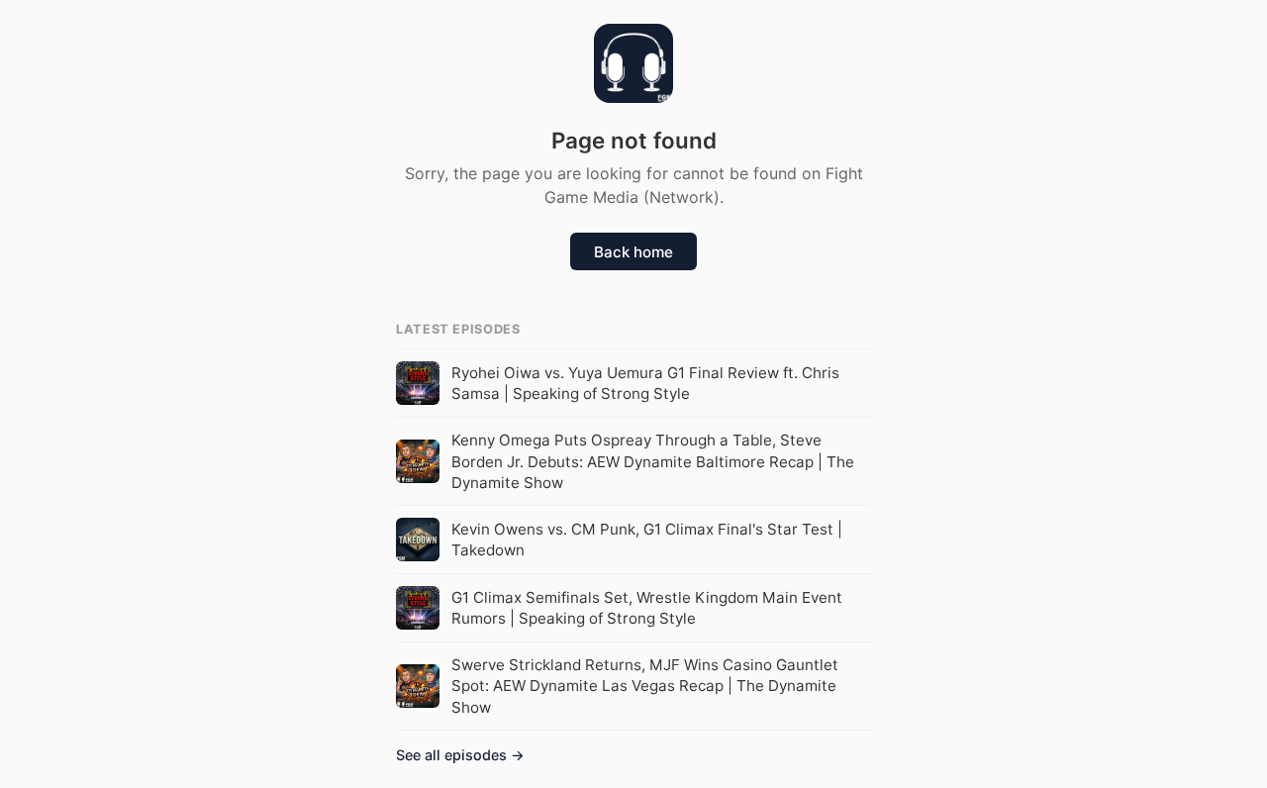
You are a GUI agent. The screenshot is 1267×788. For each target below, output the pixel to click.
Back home (633, 252)
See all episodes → (460, 754)
